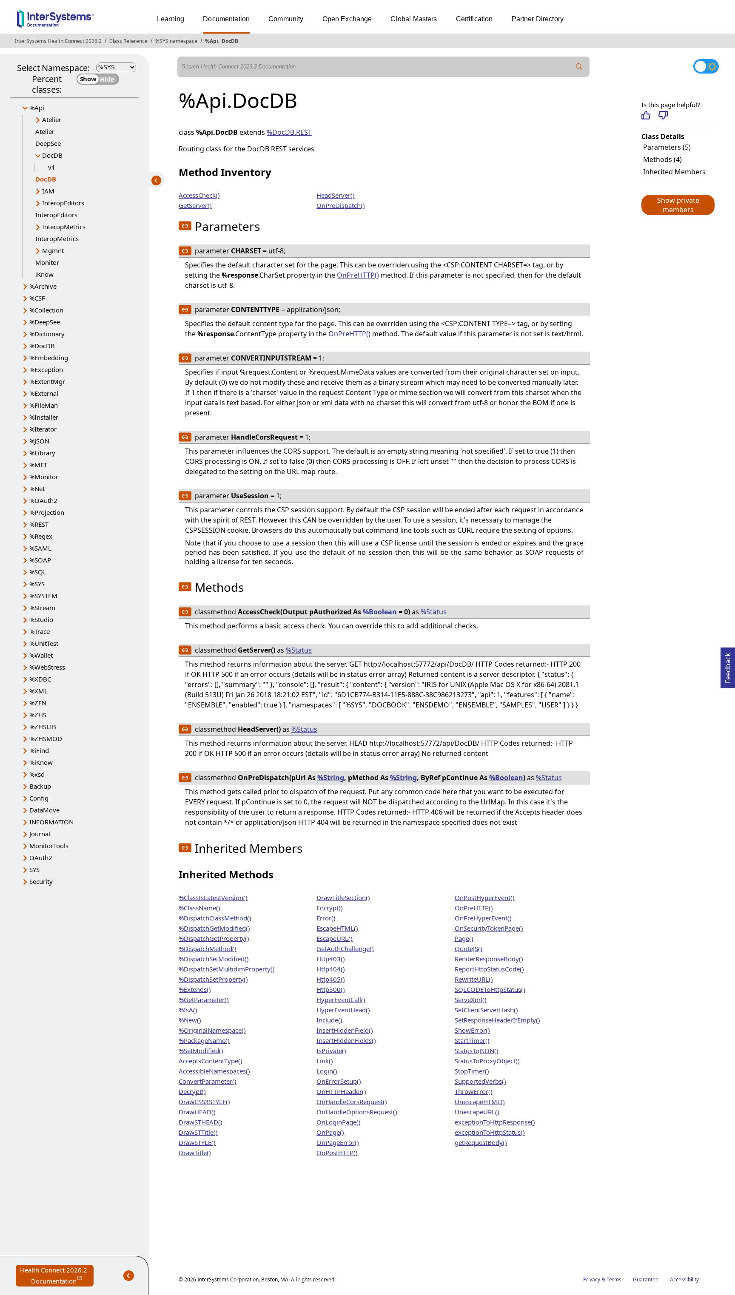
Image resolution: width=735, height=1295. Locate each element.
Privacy (591, 1279)
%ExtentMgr (47, 381)
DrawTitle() (195, 1152)
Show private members (678, 205)
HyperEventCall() (340, 999)
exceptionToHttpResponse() (495, 1122)
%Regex (40, 536)
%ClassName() (199, 907)
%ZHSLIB (42, 726)
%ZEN (37, 703)
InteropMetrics (63, 226)
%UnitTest (43, 643)
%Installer (43, 417)
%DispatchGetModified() (214, 928)
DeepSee (48, 143)
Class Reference (128, 41)
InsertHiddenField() (344, 1030)
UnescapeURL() (477, 1112)
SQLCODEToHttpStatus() (490, 989)
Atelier (51, 119)
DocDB (230, 41)
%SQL (37, 572)
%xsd (37, 774)
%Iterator (43, 429)
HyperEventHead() (343, 1009)
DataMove (44, 810)
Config (38, 798)
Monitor (47, 262)
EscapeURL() (334, 938)
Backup (40, 786)
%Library (42, 453)
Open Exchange (347, 19)
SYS (34, 869)
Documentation (226, 19)
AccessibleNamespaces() (214, 1071)
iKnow (44, 274)
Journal (39, 833)
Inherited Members (674, 171)
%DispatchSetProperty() (213, 979)
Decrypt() (192, 1091)
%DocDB (42, 345)
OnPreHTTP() (358, 275)
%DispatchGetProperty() (214, 938)
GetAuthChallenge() (345, 948)
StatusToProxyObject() (487, 1060)
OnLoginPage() (338, 1122)
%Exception (46, 369)
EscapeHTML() (337, 928)
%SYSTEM (43, 595)
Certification (474, 19)
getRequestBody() (481, 1142)
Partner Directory (538, 19)
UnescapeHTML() (480, 1101)
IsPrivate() (331, 1050)
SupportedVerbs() (480, 1081)
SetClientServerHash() (486, 1009)
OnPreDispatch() (340, 205)
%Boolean (380, 611)
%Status (434, 611)
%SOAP (40, 560)
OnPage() (330, 1132)
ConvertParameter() (207, 1081)
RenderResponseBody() (489, 958)
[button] (677, 205)
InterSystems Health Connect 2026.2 (58, 41)
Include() (329, 1020)
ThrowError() (474, 1091)
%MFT (38, 464)
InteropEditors (63, 203)
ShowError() (472, 1030)
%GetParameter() (204, 999)
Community (285, 19)
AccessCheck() (199, 195)
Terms (614, 1279)
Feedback (727, 665)
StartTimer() (472, 1040)
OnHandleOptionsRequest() (356, 1112)
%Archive (43, 286)
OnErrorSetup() (338, 1081)
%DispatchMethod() (207, 948)
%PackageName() (204, 1040)
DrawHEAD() (197, 1112)
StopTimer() (472, 1071)
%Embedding (48, 357)
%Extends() (195, 989)
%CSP (37, 298)
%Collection (46, 310)
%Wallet (41, 655)
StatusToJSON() (477, 1050)
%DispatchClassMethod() (215, 918)
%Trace (39, 631)
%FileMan (43, 405)
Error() (326, 918)
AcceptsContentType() (210, 1060)
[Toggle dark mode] (706, 66)
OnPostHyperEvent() (485, 897)
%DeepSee (44, 322)
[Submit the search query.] (579, 67)
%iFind (39, 750)
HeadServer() (335, 195)
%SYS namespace (176, 41)
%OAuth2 (43, 500)
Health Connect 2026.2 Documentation (57, 1276)
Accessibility (684, 1279)
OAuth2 (40, 857)
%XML (38, 691)
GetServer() (195, 205)
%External (43, 393)
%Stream (42, 607)
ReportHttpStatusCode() (489, 969)
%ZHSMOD (45, 738)
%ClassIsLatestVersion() (213, 897)
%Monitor (43, 476)
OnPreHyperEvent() (483, 918)
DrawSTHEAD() (200, 1122)
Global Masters (413, 19)
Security (41, 881)
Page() (464, 938)
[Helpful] (645, 115)
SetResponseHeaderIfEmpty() (497, 1020)
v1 (51, 167)
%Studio (41, 619)
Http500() (330, 989)
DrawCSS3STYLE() (204, 1101)
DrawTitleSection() (343, 897)
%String (330, 777)
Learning (170, 19)
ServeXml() (471, 999)
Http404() (330, 969)
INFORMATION (51, 822)
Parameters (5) (667, 147)
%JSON (39, 441)
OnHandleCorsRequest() (351, 1101)
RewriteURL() (474, 979)
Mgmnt (53, 250)
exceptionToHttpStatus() (490, 1132)
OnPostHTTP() (337, 1152)
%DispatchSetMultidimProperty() (227, 969)
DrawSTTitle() (198, 1132)
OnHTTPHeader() (341, 1091)
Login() (326, 1071)
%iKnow (41, 762)
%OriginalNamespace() (212, 1030)
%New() (190, 1020)
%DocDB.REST (289, 132)
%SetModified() (201, 1050)
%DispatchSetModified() (214, 958)
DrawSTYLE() (197, 1142)
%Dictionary (47, 333)
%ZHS (37, 714)
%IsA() (188, 1009)
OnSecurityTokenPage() (489, 928)
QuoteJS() (468, 948)
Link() (324, 1060)
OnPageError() (337, 1142)
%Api (211, 41)
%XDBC (40, 679)
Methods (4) (662, 159)
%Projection (46, 512)
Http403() (330, 958)
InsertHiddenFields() (346, 1040)
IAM (48, 191)
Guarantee (645, 1279)
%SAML (40, 548)
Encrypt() (329, 907)
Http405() (330, 979)
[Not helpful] (662, 115)
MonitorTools (48, 845)
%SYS (37, 583)
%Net (37, 488)
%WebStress (47, 667)
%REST (38, 524)
